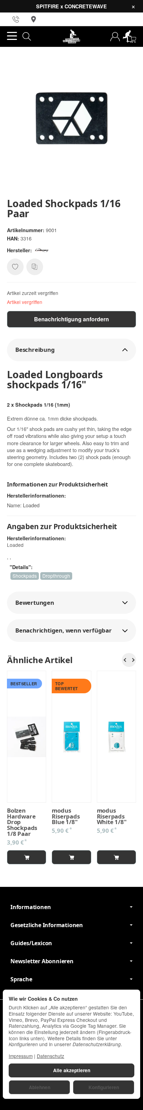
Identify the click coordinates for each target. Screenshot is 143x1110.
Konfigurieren (104, 1087)
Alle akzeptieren (71, 1070)
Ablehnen (39, 1087)
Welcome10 (64, 573)
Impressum (21, 1055)
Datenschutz (50, 1055)
